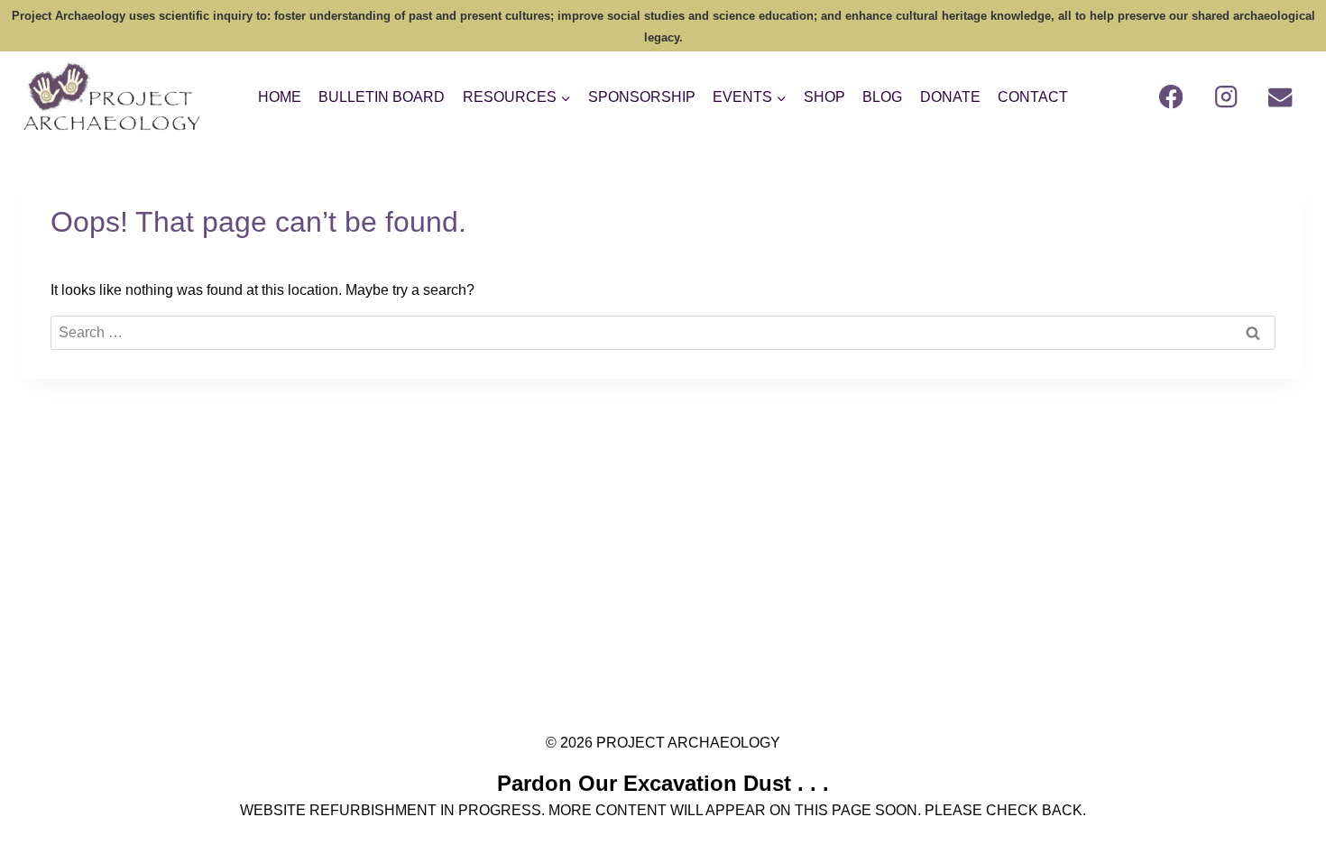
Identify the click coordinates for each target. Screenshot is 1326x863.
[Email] (1280, 97)
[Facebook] (1171, 97)
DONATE (950, 97)
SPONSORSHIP (641, 97)
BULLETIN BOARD (381, 97)
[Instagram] (1226, 97)
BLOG (882, 97)
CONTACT (1033, 97)
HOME (279, 97)
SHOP (824, 97)
